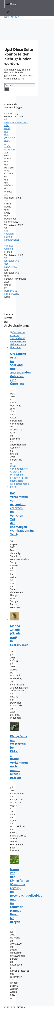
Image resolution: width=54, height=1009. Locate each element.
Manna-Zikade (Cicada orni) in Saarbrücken (19, 635)
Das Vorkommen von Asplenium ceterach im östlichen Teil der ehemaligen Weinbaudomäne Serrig (22, 513)
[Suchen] (6, 89)
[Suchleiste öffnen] (7, 12)
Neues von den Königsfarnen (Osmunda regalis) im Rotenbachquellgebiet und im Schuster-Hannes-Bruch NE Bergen (26, 895)
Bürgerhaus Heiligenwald (11, 292)
